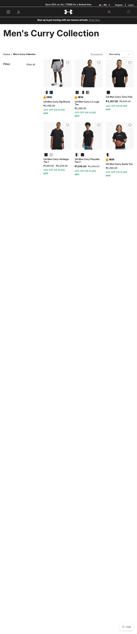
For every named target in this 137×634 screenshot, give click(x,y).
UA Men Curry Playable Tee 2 (87, 160)
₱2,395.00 (80, 108)
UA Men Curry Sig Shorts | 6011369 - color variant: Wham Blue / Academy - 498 (51, 92)
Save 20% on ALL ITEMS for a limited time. (68, 4)
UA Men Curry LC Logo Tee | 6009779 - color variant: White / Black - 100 (82, 92)
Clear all (31, 64)
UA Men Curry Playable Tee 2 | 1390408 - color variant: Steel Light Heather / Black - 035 (82, 154)
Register (119, 5)
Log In (131, 5)
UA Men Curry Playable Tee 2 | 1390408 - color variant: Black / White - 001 (77, 154)
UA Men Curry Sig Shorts (56, 101)
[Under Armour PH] (68, 12)
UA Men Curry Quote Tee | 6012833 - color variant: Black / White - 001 (108, 154)
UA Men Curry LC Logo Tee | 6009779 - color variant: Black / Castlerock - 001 (77, 92)
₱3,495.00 (49, 106)
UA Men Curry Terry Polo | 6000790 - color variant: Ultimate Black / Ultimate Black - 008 (108, 92)
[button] (109, 11)
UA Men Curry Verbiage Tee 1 (56, 160)
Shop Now (94, 20)
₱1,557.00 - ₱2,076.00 (55, 166)
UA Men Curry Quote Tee (119, 164)
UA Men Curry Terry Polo (119, 97)
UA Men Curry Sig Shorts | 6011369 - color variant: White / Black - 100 (46, 92)
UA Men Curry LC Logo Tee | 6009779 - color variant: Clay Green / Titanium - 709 (87, 92)
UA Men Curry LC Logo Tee (87, 103)
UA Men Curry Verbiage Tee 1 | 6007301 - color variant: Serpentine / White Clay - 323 (51, 154)
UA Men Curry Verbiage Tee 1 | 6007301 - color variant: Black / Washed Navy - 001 (46, 154)
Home (6, 54)
